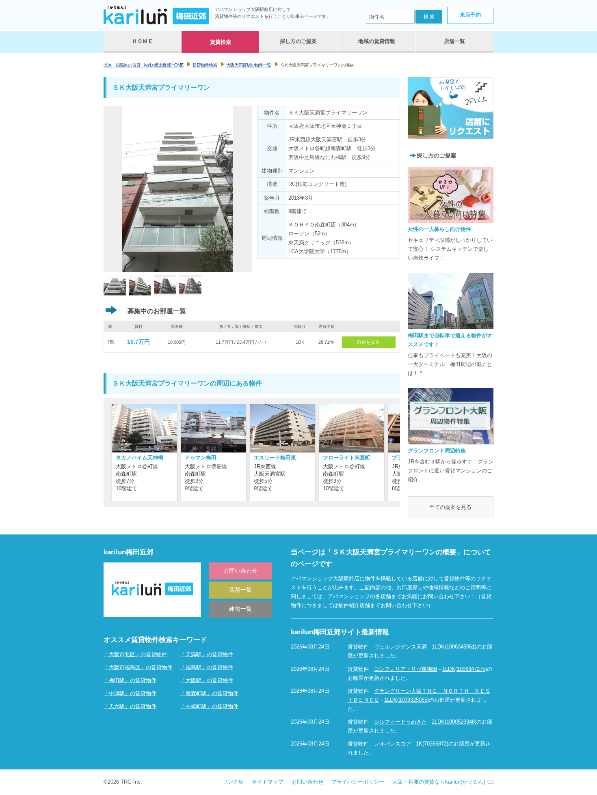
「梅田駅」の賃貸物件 (130, 680)
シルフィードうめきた (400, 722)
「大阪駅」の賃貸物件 (206, 680)
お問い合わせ (240, 570)
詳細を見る (368, 342)
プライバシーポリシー (357, 782)
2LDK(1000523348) (454, 722)
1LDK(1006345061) (454, 647)
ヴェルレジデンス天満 (400, 647)
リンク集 (233, 782)
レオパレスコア (392, 744)
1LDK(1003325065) (406, 700)
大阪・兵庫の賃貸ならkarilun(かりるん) (438, 782)
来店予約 (470, 15)
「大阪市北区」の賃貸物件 (135, 654)
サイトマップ (267, 782)
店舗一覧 (240, 589)
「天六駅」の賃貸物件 (130, 706)
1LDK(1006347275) (464, 669)
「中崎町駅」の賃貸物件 (209, 706)
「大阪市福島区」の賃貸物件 (138, 667)
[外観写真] (115, 291)
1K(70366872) (432, 744)
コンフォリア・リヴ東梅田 (405, 669)
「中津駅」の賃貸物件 (130, 693)
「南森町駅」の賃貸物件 (209, 693)
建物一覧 (240, 608)
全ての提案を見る (450, 507)
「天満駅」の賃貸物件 (206, 654)
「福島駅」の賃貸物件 (206, 667)
